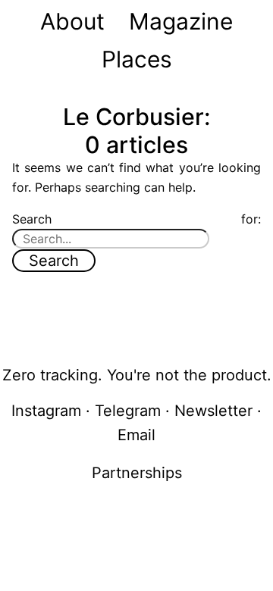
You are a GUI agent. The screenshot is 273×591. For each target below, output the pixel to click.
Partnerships (137, 473)
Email (136, 435)
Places (137, 59)
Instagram (46, 411)
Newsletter (213, 411)
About (72, 21)
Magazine (181, 21)
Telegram (128, 411)
